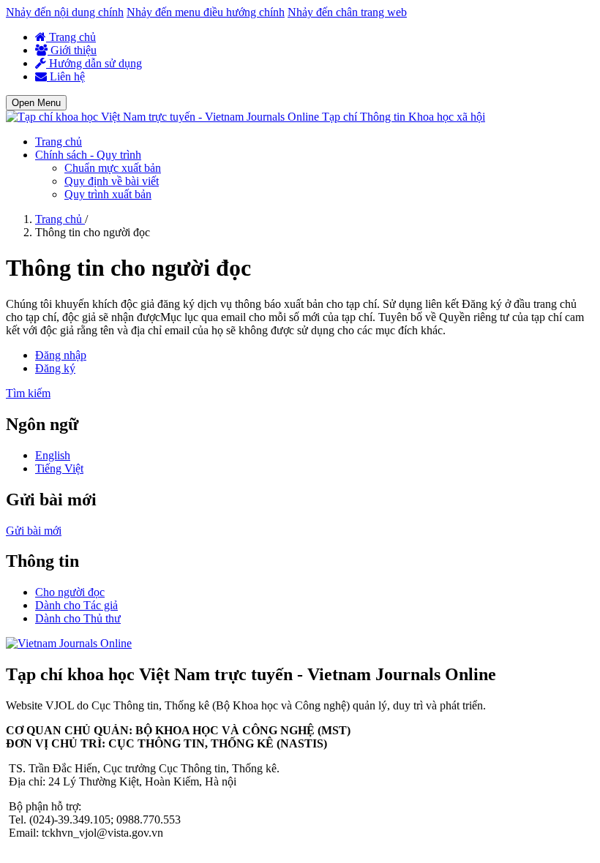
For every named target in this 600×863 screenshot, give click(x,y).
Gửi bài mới (33, 530)
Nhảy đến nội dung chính (65, 12)
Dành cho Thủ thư (78, 618)
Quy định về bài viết (111, 181)
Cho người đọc (70, 592)
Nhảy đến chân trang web (347, 12)
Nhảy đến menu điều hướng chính (206, 12)
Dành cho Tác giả (76, 605)
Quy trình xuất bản (107, 194)
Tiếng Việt (59, 468)
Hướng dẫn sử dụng (94, 63)
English (52, 455)
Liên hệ (66, 76)
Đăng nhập (60, 355)
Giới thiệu (72, 50)
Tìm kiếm (28, 393)
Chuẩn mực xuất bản (112, 168)
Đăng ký (55, 368)
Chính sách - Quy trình (88, 154)
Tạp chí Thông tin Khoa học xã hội (403, 116)
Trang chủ (71, 37)
